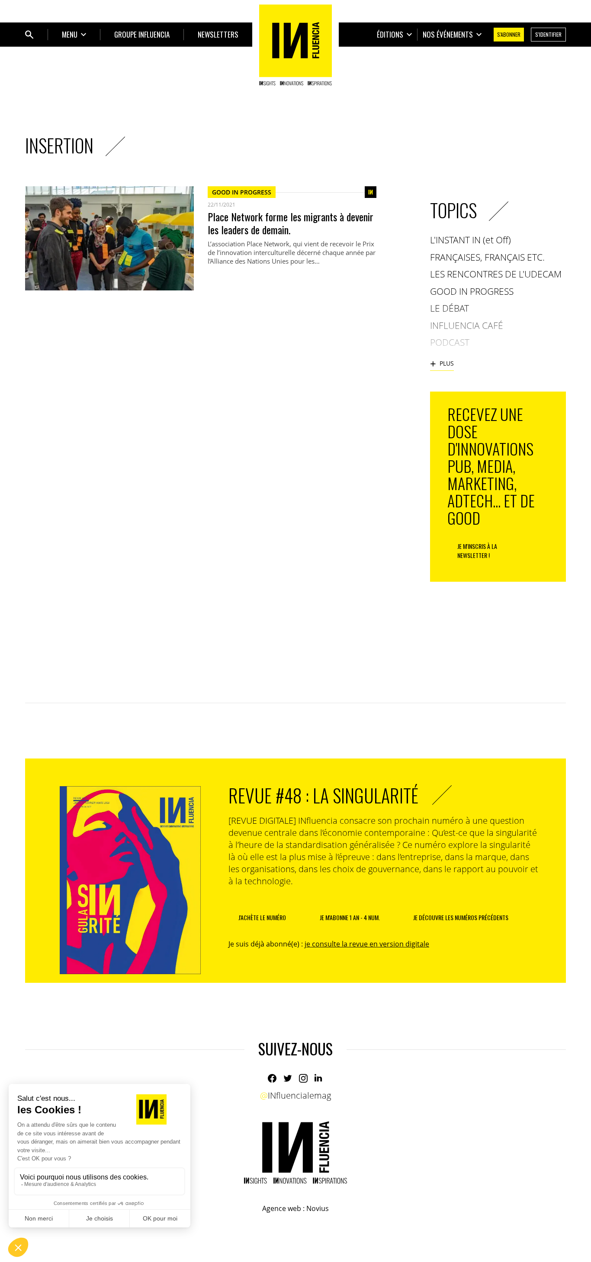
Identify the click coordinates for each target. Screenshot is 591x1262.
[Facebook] (272, 1078)
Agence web (281, 1208)
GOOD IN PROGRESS (241, 192)
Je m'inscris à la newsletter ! (477, 551)
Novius (317, 1208)
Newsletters (218, 34)
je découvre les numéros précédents (460, 917)
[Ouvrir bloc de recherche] (29, 35)
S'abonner (508, 34)
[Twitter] (287, 1078)
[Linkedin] (319, 1078)
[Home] (295, 45)
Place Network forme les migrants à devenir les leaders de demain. (290, 223)
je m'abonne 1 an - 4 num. (350, 917)
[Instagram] (303, 1078)
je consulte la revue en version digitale (367, 944)
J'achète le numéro (262, 917)
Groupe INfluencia (142, 34)
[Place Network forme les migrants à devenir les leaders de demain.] (109, 238)
